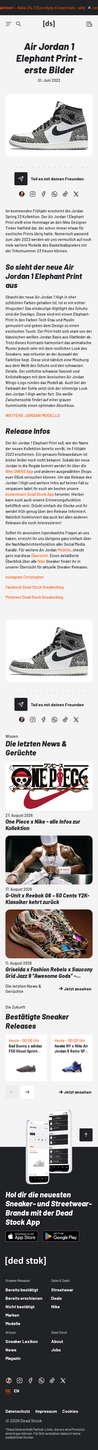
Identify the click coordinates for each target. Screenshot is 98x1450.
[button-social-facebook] (43, 194)
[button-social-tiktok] (65, 194)
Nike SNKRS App (19, 471)
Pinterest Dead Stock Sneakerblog (34, 597)
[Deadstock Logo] (49, 24)
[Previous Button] (12, 1092)
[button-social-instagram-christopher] (22, 194)
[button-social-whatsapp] (54, 194)
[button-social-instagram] (32, 194)
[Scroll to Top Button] (86, 1134)
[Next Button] (27, 1092)
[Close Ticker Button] (89, 7)
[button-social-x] (76, 194)
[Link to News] (18, 24)
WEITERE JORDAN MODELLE (32, 415)
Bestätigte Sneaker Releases (37, 1021)
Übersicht (39, 555)
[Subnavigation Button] (8, 24)
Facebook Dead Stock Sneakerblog (34, 587)
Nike (41, 561)
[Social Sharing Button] (20, 178)
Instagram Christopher (24, 577)
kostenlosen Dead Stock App (29, 494)
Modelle (64, 550)
